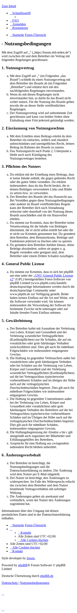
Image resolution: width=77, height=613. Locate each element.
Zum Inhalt (9, 6)
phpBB (23, 565)
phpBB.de (46, 576)
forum (30, 558)
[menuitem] (14, 20)
